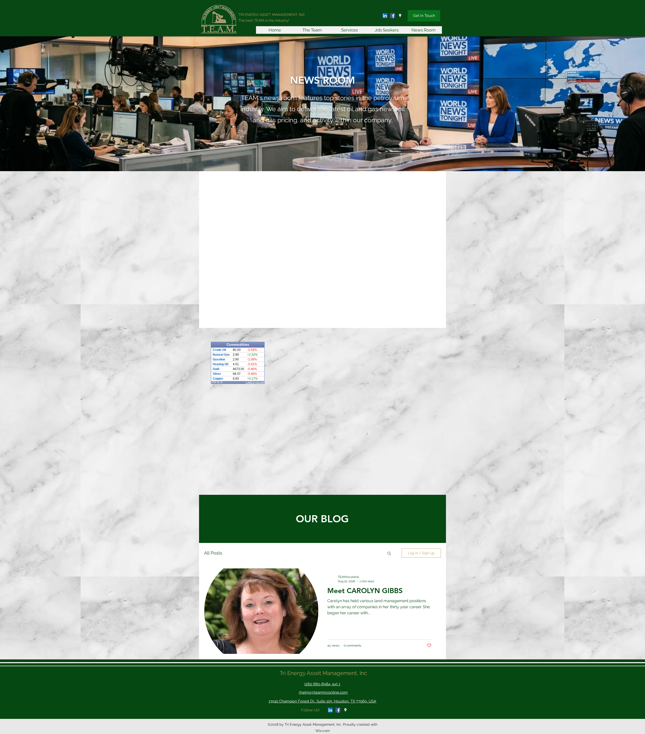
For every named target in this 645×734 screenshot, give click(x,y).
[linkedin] (385, 15)
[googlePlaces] (400, 15)
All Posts (213, 553)
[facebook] (392, 15)
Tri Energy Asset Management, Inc (323, 673)
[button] (389, 553)
